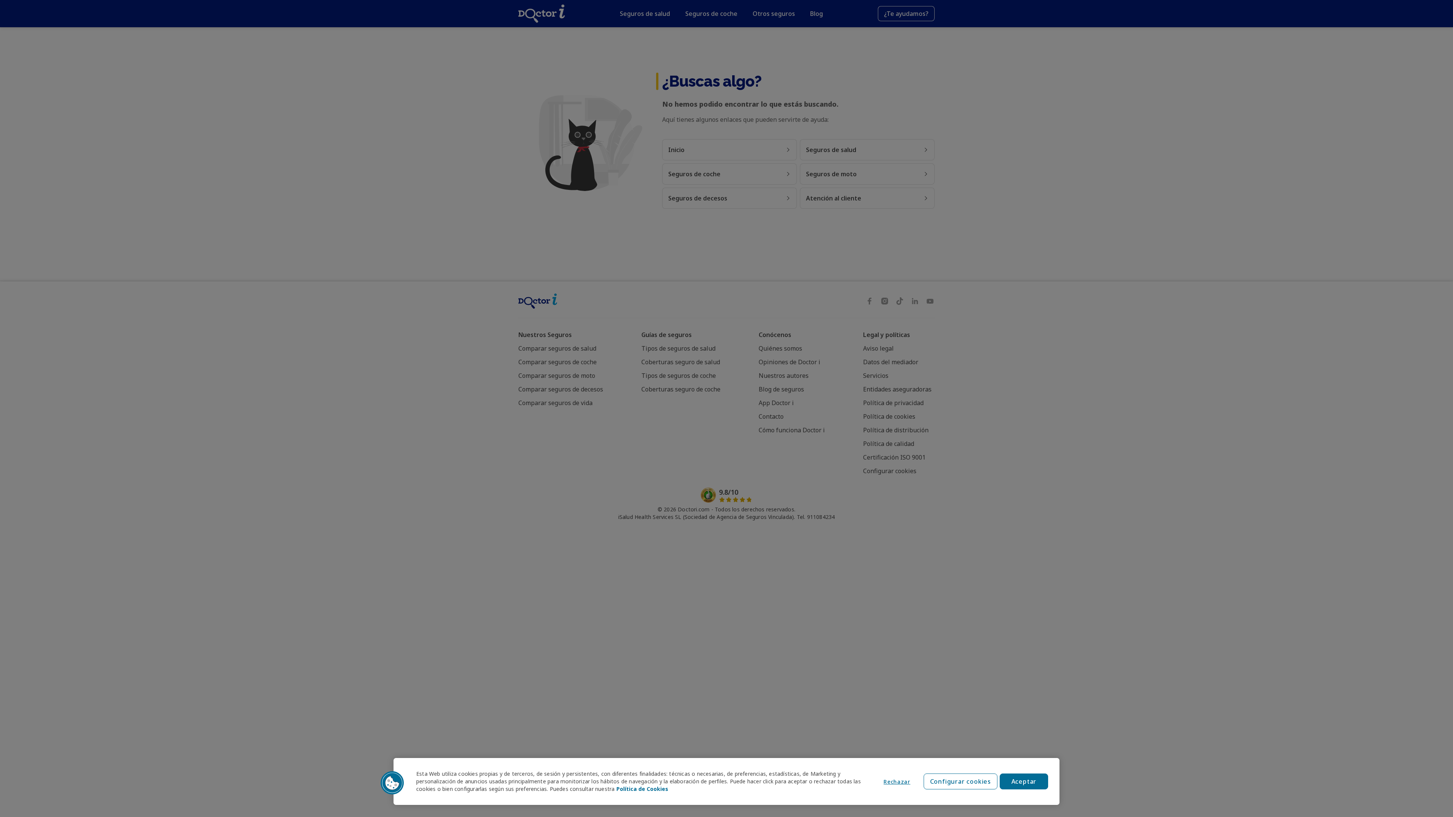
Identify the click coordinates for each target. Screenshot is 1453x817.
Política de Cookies (642, 788)
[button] (392, 783)
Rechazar (897, 781)
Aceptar (1024, 781)
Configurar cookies (960, 781)
